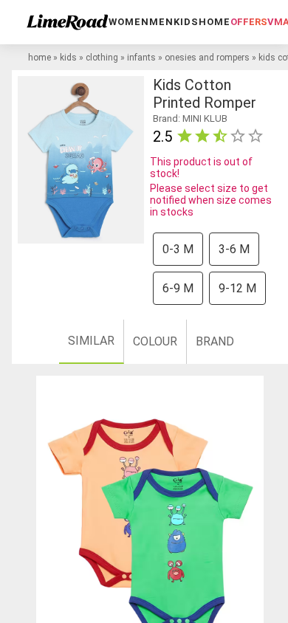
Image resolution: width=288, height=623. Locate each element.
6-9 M (177, 288)
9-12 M (237, 288)
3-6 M (234, 249)
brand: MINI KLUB (190, 118)
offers (248, 21)
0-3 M (177, 249)
